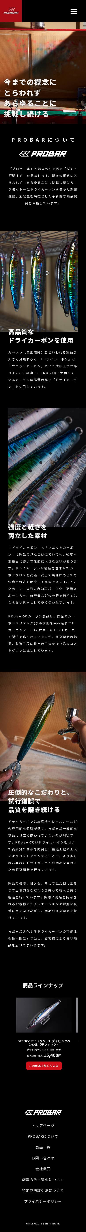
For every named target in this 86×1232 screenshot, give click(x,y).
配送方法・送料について (43, 1179)
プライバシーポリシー (43, 1201)
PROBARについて (43, 1136)
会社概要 (42, 1168)
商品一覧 (42, 1147)
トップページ (43, 1125)
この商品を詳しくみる (44, 1066)
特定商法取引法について (43, 1190)
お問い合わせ (43, 1157)
